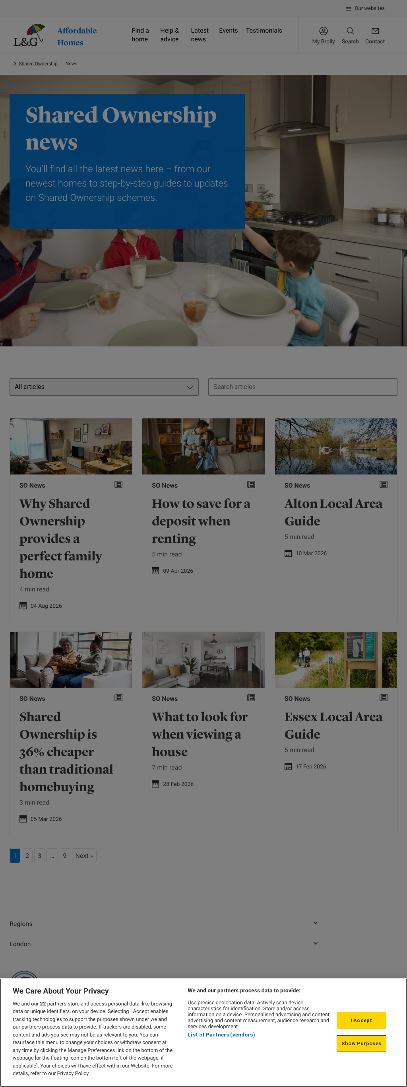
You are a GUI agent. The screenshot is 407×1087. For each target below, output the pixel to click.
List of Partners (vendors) (221, 1035)
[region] (203, 1032)
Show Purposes (361, 1043)
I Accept (361, 1020)
